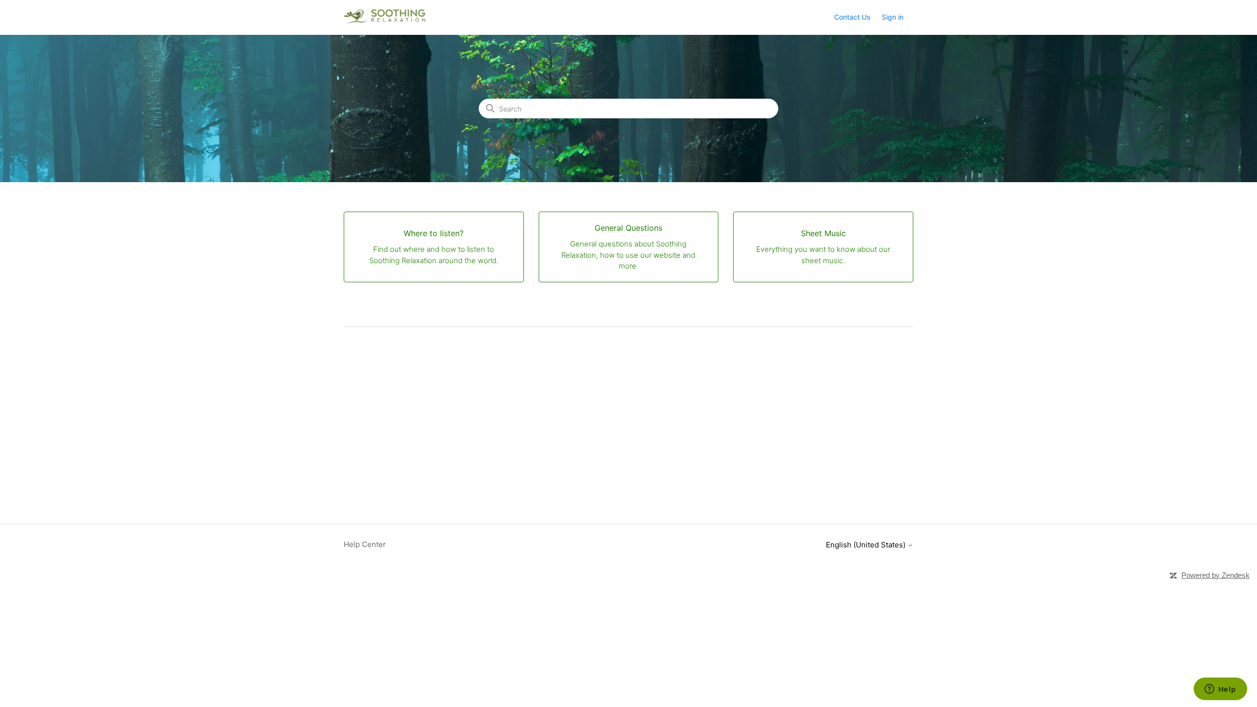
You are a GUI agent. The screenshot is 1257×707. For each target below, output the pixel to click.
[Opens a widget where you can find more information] (1220, 690)
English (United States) (866, 545)
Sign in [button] (892, 17)
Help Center (365, 544)
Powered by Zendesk (1215, 575)
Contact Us (852, 17)
